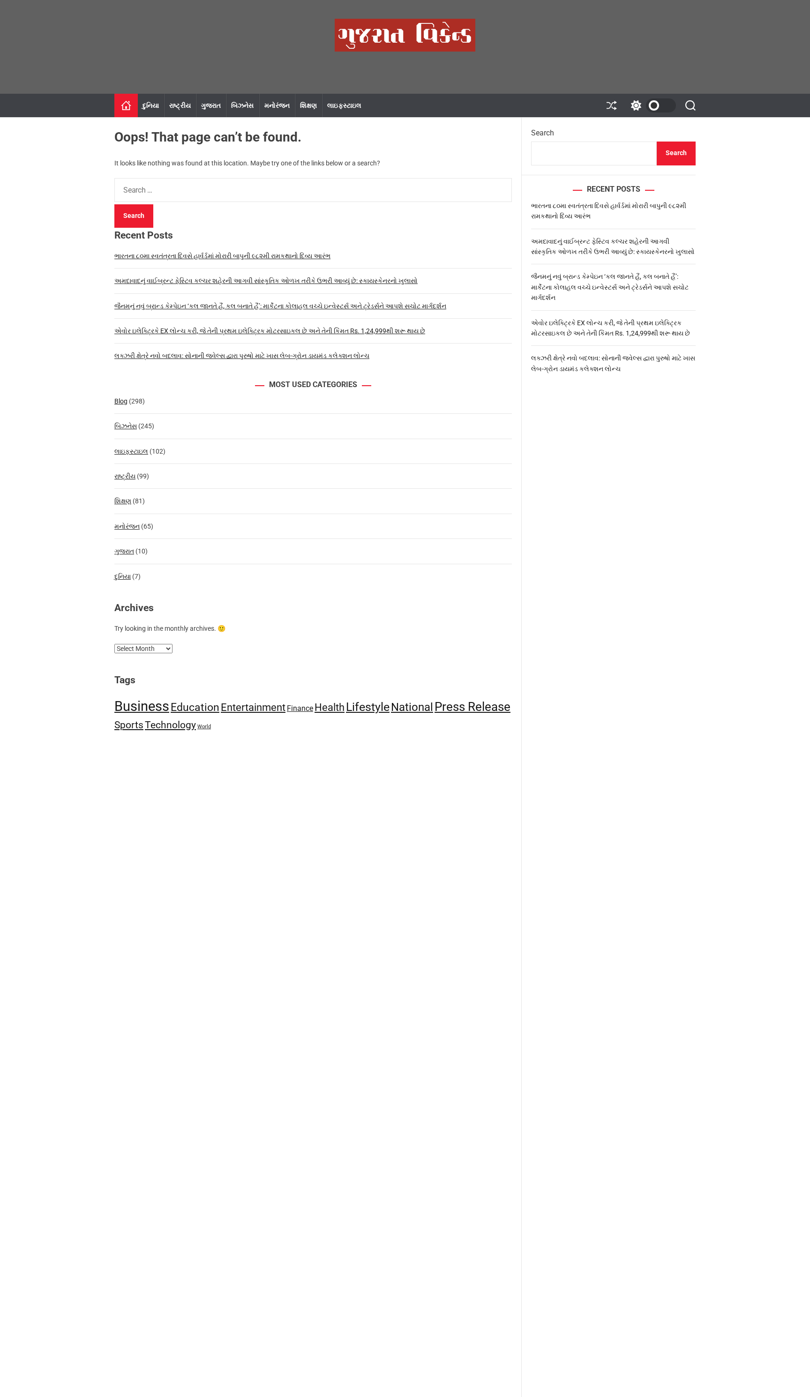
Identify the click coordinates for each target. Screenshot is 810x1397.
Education (195, 707)
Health (330, 707)
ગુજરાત (211, 105)
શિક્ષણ (308, 105)
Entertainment (253, 707)
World (204, 727)
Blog (121, 401)
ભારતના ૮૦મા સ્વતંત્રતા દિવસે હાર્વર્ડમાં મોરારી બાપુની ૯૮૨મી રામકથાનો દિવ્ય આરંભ (222, 256)
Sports (128, 725)
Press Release (472, 707)
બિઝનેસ (242, 105)
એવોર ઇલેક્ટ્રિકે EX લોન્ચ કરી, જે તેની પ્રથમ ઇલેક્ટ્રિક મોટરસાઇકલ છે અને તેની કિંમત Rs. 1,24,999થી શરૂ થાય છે (269, 331)
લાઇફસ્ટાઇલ (344, 105)
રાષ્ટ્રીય (179, 105)
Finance (300, 708)
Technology (170, 725)
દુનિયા (150, 105)
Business (141, 706)
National (412, 707)
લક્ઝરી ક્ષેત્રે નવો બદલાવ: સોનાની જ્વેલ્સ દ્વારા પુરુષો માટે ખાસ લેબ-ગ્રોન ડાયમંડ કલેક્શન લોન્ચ (241, 355)
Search (542, 132)
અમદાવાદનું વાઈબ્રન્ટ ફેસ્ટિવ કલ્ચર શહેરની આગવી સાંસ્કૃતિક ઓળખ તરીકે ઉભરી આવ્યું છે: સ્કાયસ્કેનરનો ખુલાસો (266, 280)
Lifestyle (368, 707)
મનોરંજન (277, 105)
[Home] (126, 105)
